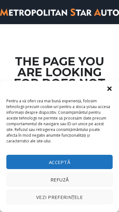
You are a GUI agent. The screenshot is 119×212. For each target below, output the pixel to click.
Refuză (59, 179)
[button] (109, 88)
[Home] (59, 12)
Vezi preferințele (59, 197)
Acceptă (59, 162)
